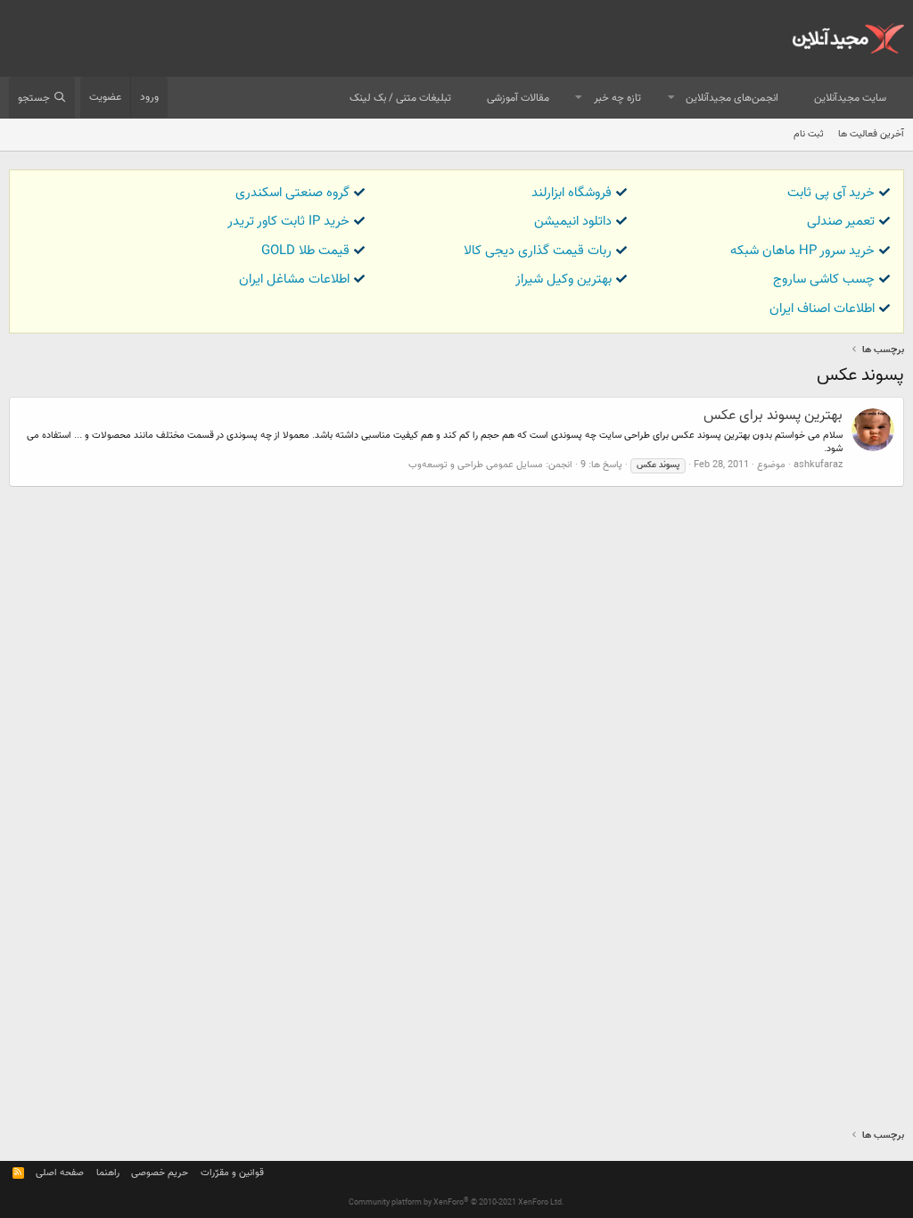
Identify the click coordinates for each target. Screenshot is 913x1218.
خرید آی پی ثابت (831, 193)
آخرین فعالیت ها (871, 134)
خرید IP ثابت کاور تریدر (288, 221)
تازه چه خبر (617, 98)
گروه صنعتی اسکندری (292, 193)
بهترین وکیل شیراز (563, 279)
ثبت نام (809, 134)
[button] (671, 98)
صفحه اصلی (60, 1173)
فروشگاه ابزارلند (571, 193)
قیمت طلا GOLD (305, 251)
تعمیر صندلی (841, 221)
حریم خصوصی (159, 1173)
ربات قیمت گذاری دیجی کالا (538, 251)
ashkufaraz (818, 465)
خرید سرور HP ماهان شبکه (802, 251)
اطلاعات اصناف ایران (822, 309)
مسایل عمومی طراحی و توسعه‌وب (475, 465)
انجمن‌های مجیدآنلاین (732, 98)
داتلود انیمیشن (573, 221)
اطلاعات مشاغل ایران (294, 279)
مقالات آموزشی (518, 98)
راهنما (107, 1173)
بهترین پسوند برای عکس (773, 416)
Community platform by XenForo (456, 1203)
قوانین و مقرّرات (232, 1173)
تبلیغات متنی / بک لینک (400, 98)
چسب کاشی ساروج (824, 279)
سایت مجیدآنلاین (850, 98)
